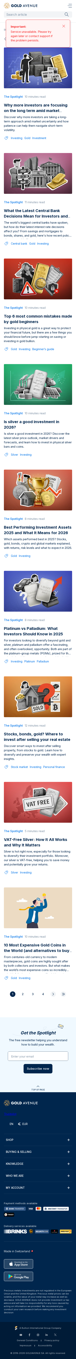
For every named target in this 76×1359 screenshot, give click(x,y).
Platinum (29, 661)
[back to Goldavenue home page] (20, 6)
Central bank (19, 243)
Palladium (43, 661)
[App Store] (18, 1264)
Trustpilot (10, 1114)
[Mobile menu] (69, 5)
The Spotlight (13, 96)
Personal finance (54, 767)
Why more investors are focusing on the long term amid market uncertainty (35, 110)
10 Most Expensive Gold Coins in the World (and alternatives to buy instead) (36, 950)
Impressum (25, 1345)
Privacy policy (51, 1340)
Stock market (19, 767)
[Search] (66, 14)
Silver (14, 454)
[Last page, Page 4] (63, 994)
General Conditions (27, 1340)
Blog (6, 29)
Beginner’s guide (43, 349)
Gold (27, 138)
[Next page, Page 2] (53, 994)
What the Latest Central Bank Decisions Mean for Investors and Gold (36, 216)
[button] (38, 1068)
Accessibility (45, 1345)
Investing (16, 138)
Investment (39, 138)
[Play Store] (18, 1276)
